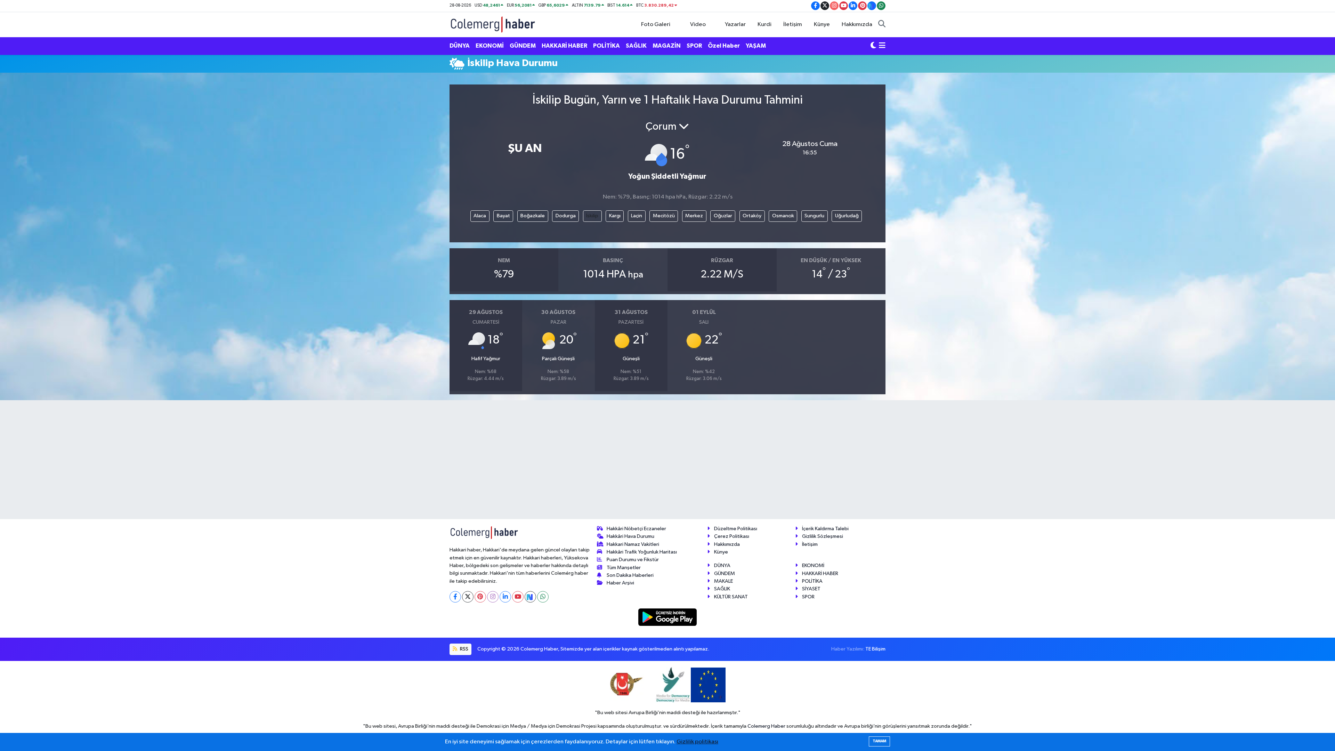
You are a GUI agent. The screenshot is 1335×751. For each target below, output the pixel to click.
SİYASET (811, 588)
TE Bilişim (875, 649)
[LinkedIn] (505, 597)
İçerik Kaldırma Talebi (825, 528)
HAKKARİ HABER (564, 46)
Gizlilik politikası (697, 742)
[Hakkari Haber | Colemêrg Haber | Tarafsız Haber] (493, 24)
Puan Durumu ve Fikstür (633, 559)
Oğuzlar (723, 215)
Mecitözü (664, 215)
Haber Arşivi (620, 583)
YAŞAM (756, 46)
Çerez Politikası (731, 536)
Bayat (503, 215)
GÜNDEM (523, 46)
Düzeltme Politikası (735, 528)
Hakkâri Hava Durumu (630, 536)
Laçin (636, 215)
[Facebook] (455, 597)
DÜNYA (460, 46)
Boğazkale (532, 215)
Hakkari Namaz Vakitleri (633, 544)
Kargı (615, 215)
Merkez (694, 215)
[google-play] (667, 617)
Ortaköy (752, 215)
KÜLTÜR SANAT (731, 596)
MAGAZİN (667, 46)
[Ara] (881, 24)
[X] (468, 597)
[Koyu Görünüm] (873, 45)
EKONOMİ (490, 46)
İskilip (592, 215)
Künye (822, 24)
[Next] (530, 597)
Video (698, 24)
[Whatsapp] (543, 597)
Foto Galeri (655, 24)
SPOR (694, 46)
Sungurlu (814, 215)
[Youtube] (518, 597)
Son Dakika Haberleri (630, 575)
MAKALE (723, 581)
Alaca (480, 215)
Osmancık (783, 215)
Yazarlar (735, 24)
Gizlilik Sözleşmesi (822, 536)
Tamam (879, 741)
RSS (463, 649)
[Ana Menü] (882, 45)
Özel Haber (724, 46)
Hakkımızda (857, 24)
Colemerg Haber (766, 726)
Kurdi (764, 24)
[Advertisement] (419, 183)
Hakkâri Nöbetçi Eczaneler (636, 528)
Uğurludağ (847, 215)
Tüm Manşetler (624, 567)
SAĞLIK (636, 46)
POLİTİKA (606, 46)
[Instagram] (493, 597)
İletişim (792, 24)
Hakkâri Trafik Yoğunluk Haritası (642, 552)
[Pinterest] (480, 597)
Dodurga (566, 215)
